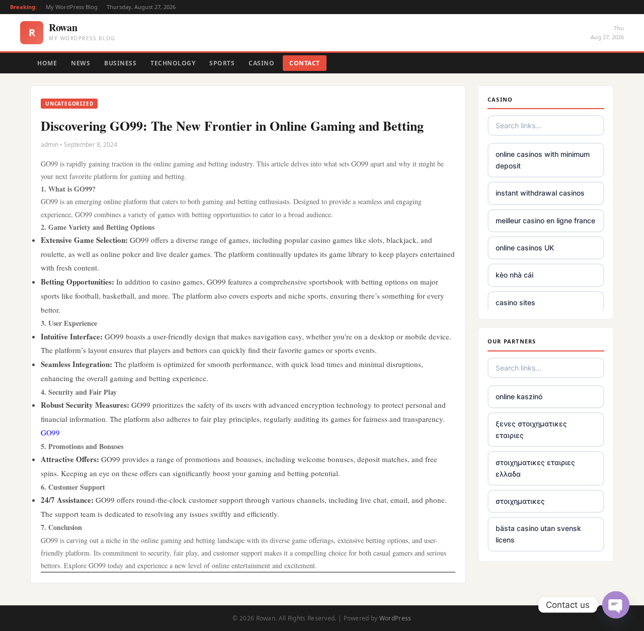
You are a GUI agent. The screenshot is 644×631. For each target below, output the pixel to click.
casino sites (515, 302)
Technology (172, 63)
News (80, 63)
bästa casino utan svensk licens (538, 534)
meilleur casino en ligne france (545, 220)
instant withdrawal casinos (540, 193)
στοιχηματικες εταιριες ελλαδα (535, 468)
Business (120, 63)
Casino (261, 63)
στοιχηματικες (520, 501)
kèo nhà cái (514, 275)
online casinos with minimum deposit (543, 159)
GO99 (50, 432)
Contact (304, 63)
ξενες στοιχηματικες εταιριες (531, 429)
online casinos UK (525, 247)
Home (47, 63)
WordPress (395, 618)
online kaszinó (519, 396)
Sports (221, 63)
